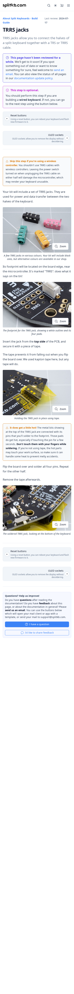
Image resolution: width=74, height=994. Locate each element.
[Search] (49, 5)
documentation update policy (33, 78)
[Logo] (14, 5)
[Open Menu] (68, 5)
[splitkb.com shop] (62, 5)
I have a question (39, 624)
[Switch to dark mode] (55, 5)
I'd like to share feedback (39, 632)
